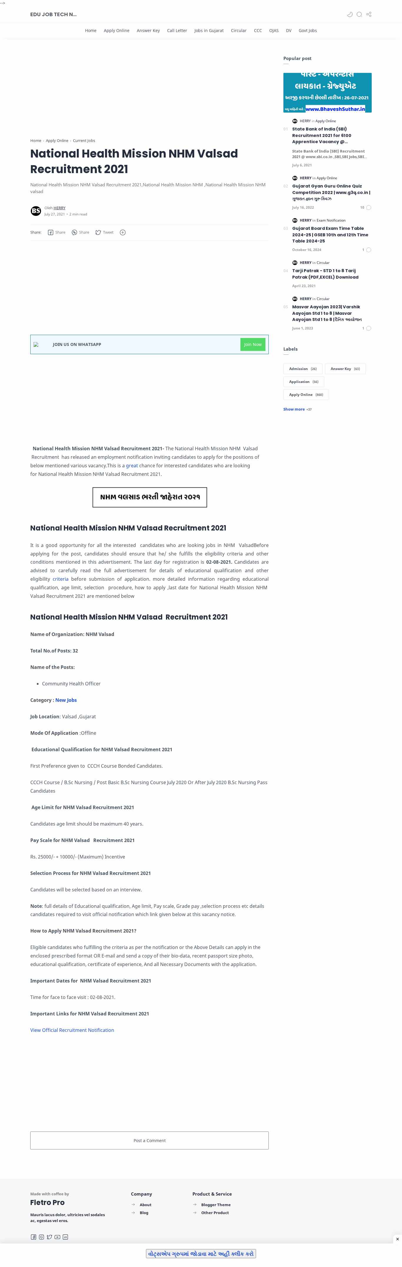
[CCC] (258, 30)
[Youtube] (57, 1237)
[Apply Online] (116, 30)
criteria (62, 579)
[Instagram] (41, 1237)
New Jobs (66, 700)
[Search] (359, 14)
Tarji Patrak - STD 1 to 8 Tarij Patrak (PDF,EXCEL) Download (325, 274)
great (132, 465)
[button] (350, 14)
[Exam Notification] (331, 220)
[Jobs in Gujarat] (209, 30)
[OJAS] (274, 30)
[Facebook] (33, 1237)
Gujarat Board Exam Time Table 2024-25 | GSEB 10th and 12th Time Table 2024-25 (330, 234)
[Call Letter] (177, 30)
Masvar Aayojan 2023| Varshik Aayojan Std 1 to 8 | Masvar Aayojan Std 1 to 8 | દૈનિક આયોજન (327, 313)
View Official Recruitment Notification (72, 1030)
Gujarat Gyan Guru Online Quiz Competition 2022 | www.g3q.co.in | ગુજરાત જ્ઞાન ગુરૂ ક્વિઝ (331, 192)
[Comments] (366, 207)
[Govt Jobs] (308, 30)
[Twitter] (49, 1237)
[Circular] (239, 30)
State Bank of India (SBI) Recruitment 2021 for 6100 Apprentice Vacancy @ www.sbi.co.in (321, 135)
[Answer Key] (148, 30)
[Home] (91, 30)
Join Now (253, 344)
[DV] (288, 30)
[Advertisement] (149, 96)
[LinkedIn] (65, 1237)
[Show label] (297, 409)
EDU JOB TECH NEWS (53, 14)
